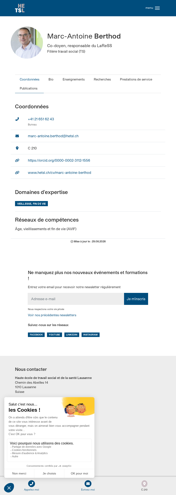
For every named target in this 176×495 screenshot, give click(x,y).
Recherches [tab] (102, 79)
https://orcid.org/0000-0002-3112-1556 (59, 160)
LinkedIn (71, 334)
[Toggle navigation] (157, 8)
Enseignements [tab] (74, 79)
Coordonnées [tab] (29, 79)
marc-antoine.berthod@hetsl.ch (53, 136)
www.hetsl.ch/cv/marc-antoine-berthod (59, 172)
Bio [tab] (51, 79)
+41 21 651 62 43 (41, 119)
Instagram (90, 334)
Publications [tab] (28, 88)
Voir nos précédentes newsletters (52, 315)
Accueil (19, 8)
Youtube (54, 334)
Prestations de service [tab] (136, 79)
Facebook (36, 334)
